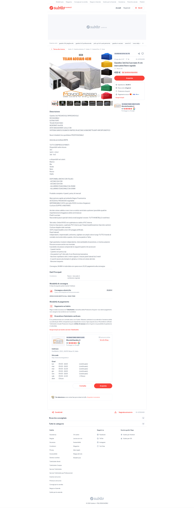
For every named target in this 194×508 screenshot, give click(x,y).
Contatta (82, 386)
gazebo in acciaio (117, 43)
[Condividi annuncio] (139, 53)
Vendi (140, 8)
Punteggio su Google (128, 111)
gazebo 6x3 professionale (83, 43)
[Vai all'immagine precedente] (52, 76)
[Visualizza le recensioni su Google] (128, 108)
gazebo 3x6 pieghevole (66, 43)
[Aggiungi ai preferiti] (143, 53)
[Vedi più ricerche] (142, 43)
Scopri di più (120, 97)
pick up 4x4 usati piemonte (102, 43)
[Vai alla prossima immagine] (109, 76)
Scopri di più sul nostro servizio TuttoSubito (64, 330)
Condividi (58, 412)
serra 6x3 (128, 43)
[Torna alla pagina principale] (61, 8)
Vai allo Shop (104, 340)
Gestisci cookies (55, 458)
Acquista (129, 78)
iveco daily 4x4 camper (140, 43)
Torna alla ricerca (59, 49)
